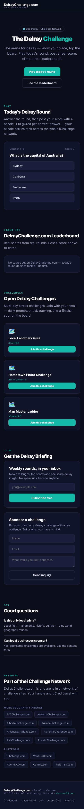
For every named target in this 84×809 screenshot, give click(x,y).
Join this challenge (42, 349)
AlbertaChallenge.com (20, 723)
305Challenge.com (18, 714)
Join (41, 800)
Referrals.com (64, 764)
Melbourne (19, 187)
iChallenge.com (16, 755)
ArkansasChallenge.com (21, 731)
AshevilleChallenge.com (58, 731)
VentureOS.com (42, 755)
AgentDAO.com (16, 764)
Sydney (18, 165)
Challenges (10, 800)
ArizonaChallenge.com (55, 723)
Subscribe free (42, 498)
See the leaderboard (42, 83)
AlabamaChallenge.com (51, 714)
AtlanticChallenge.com (51, 740)
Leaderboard (28, 800)
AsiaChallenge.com (18, 740)
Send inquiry (42, 575)
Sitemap (69, 800)
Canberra (19, 176)
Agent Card (54, 800)
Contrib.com (40, 764)
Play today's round (42, 72)
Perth (16, 198)
